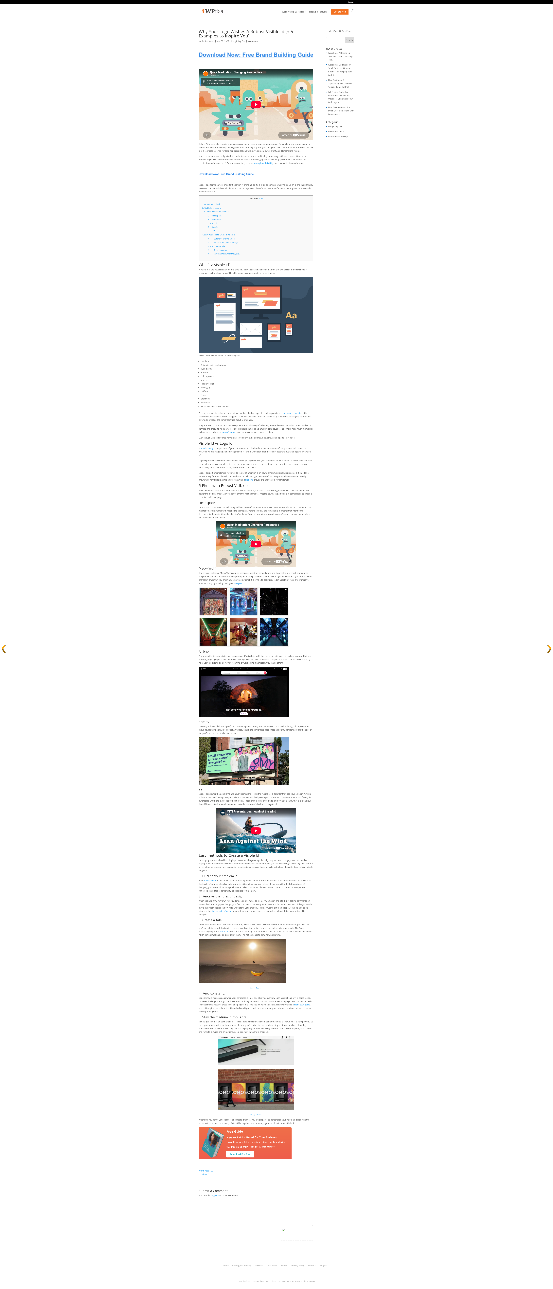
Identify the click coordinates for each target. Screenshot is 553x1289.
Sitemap (312, 1281)
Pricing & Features (318, 12)
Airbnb (212, 223)
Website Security (336, 131)
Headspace (215, 215)
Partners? (259, 1265)
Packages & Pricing (241, 1265)
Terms (284, 1265)
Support (351, 2)
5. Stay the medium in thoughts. (224, 253)
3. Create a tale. (216, 246)
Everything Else (238, 41)
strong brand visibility (263, 163)
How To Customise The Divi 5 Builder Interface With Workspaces (341, 110)
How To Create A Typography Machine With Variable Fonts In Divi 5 (340, 83)
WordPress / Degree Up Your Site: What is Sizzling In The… (341, 56)
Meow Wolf (214, 219)
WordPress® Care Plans (293, 12)
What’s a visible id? (211, 204)
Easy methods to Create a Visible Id (218, 234)
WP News (272, 1265)
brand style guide (302, 1004)
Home (226, 1265)
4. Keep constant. (217, 250)
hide (261, 198)
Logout (323, 1265)
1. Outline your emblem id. (221, 238)
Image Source (256, 1114)
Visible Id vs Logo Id (211, 208)
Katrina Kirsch (207, 41)
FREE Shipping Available (297, 1237)
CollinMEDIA (262, 1281)
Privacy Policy (297, 1265)
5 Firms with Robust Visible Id (216, 211)
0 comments (253, 41)
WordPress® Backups (338, 136)
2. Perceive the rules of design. (223, 242)
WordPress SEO (206, 1170)
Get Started (340, 11)
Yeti (211, 230)
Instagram (238, 583)
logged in (215, 1195)
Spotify (213, 227)
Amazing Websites (295, 1281)
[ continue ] (204, 1174)
